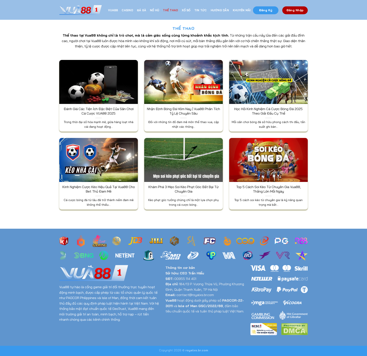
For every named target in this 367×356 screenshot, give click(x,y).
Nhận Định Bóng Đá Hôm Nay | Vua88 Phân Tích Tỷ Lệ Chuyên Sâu (183, 111)
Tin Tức (200, 10)
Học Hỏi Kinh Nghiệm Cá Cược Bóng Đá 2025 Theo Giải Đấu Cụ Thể (268, 111)
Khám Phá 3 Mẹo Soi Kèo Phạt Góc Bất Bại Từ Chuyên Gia (183, 189)
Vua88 (113, 10)
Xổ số (186, 10)
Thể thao (170, 10)
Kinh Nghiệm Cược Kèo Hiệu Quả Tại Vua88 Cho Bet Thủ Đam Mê (98, 189)
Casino (127, 10)
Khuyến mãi (242, 10)
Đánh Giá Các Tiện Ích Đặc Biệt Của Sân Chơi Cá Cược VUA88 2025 (99, 111)
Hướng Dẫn (220, 10)
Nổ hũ (154, 10)
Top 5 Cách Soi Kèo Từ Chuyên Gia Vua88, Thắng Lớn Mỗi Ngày (268, 189)
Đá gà (141, 10)
